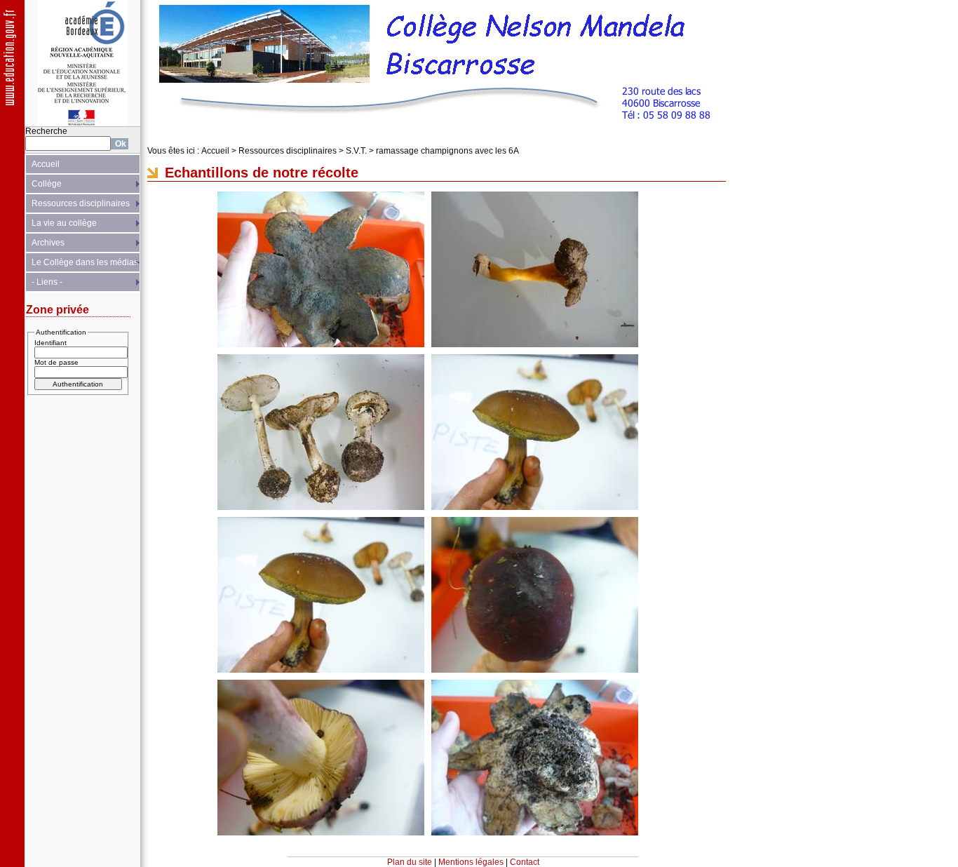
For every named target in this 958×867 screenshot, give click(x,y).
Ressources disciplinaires (81, 203)
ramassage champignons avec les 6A (447, 151)
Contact (524, 862)
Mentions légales (471, 862)
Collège (47, 184)
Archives (48, 243)
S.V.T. (356, 151)
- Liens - (47, 282)
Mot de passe (56, 362)
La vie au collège (64, 223)
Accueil (46, 164)
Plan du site (409, 862)
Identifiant (50, 343)
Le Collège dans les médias (85, 262)
